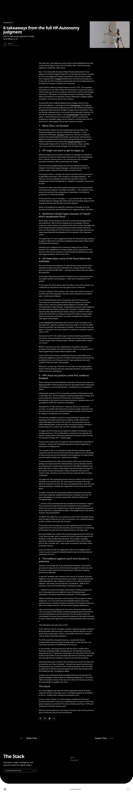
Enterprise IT (8, 22)
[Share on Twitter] (45, 718)
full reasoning (76, 105)
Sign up (72, 757)
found (58, 79)
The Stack (60, 135)
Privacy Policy (74, 760)
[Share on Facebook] (40, 718)
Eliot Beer (10, 43)
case (58, 119)
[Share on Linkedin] (49, 718)
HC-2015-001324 (72, 115)
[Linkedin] (5, 789)
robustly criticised (74, 142)
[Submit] (35, 770)
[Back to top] (128, 789)
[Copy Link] (54, 718)
